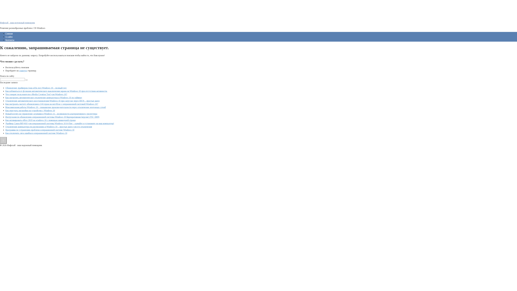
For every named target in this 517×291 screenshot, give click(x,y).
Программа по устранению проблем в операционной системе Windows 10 (39, 130)
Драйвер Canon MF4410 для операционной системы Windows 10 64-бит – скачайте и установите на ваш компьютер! (59, 123)
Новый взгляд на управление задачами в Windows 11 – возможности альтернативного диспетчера (51, 114)
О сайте (9, 37)
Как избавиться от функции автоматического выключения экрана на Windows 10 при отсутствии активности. (56, 91)
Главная (9, 33)
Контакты (9, 40)
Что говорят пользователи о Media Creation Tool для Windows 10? (36, 94)
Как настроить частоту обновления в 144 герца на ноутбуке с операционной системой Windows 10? (51, 104)
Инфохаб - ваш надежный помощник (17, 23)
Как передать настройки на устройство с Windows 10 (30, 110)
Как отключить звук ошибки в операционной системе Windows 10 (36, 133)
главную (23, 71)
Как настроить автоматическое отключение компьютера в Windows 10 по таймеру (43, 97)
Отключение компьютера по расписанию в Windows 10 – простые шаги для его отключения (48, 127)
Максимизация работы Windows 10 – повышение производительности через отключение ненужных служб (55, 107)
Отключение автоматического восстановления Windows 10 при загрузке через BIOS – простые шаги (52, 101)
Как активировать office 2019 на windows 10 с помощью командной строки (40, 120)
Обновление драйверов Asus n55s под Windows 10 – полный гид (36, 88)
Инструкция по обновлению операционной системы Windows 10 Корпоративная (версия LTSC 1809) (52, 117)
